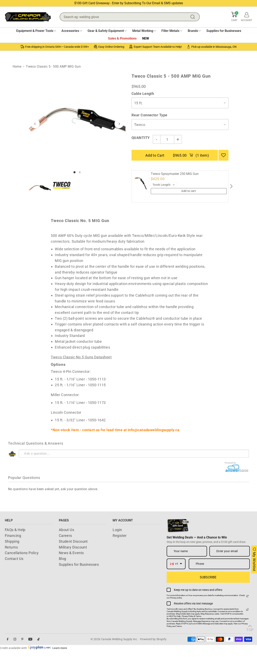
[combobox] (176, 564)
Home (17, 66)
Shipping (12, 541)
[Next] (118, 123)
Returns (11, 547)
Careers (65, 535)
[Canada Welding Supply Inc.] (28, 17)
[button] (234, 17)
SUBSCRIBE (208, 577)
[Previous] (35, 123)
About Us (66, 530)
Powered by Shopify (153, 639)
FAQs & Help (15, 530)
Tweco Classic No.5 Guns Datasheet (81, 357)
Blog (62, 559)
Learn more (59, 648)
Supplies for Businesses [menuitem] (223, 31)
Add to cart (188, 191)
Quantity (141, 138)
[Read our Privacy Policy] (247, 596)
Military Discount (73, 547)
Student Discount (73, 541)
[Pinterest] (22, 639)
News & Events (71, 553)
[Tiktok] (38, 639)
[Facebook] (7, 639)
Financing (13, 535)
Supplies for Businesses (79, 564)
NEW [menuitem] (145, 38)
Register (120, 535)
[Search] (193, 17)
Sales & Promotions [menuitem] (122, 38)
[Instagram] (14, 639)
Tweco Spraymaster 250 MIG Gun (175, 174)
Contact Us (14, 559)
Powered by (230, 463)
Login (117, 530)
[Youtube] (30, 639)
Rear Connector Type (149, 115)
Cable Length (143, 93)
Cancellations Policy (22, 553)
